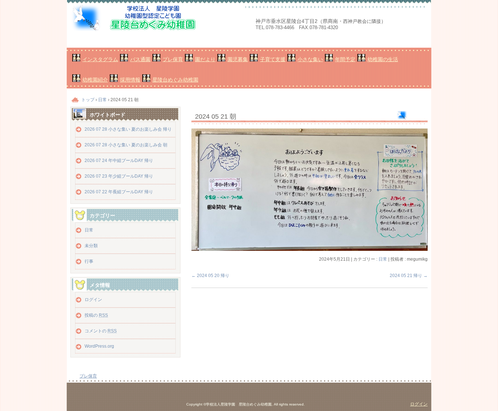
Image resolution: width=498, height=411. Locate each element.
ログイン (93, 299)
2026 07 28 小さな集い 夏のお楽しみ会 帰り (128, 129)
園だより (205, 59)
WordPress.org (99, 346)
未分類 (91, 245)
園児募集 (237, 59)
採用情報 (130, 80)
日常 (382, 259)
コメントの (101, 330)
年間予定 (345, 59)
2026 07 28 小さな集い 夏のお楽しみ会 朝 (126, 144)
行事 (89, 261)
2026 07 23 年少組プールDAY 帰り (119, 176)
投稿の (96, 315)
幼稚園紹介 (95, 80)
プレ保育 (173, 59)
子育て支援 (272, 59)
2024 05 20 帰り (210, 275)
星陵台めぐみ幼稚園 (175, 80)
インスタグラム (100, 59)
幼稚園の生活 (382, 59)
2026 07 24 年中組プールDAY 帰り (119, 160)
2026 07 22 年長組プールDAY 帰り (119, 191)
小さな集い (310, 59)
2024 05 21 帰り (409, 275)
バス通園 (140, 59)
